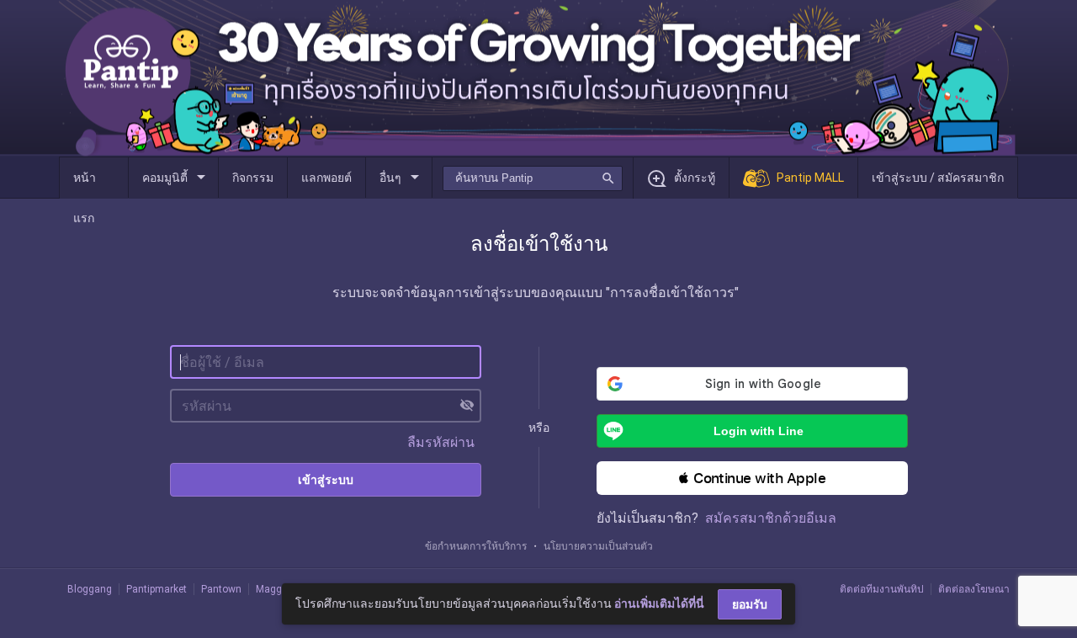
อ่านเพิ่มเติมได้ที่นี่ (659, 603)
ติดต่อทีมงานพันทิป (882, 589)
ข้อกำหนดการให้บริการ (476, 546)
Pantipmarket (156, 589)
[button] (752, 478)
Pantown (221, 589)
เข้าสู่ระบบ (325, 479)
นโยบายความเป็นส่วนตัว (598, 546)
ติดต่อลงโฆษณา (974, 589)
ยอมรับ (749, 604)
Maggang (278, 589)
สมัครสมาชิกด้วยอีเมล (770, 518)
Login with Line (759, 431)
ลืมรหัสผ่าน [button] (441, 442)
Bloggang (89, 589)
